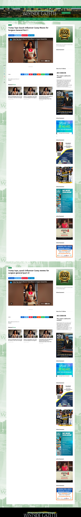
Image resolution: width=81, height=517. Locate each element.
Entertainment (27, 19)
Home (16, 19)
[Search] (78, 7)
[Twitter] (4, 71)
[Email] (4, 82)
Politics (34, 19)
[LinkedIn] (4, 74)
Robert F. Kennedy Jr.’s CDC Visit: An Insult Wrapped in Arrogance (30, 97)
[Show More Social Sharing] (36, 35)
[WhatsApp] (4, 79)
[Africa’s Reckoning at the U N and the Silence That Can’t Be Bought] (15, 91)
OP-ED (39, 19)
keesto (9, 80)
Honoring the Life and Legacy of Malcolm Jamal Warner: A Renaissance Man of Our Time (45, 97)
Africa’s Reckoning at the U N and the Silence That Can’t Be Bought (15, 97)
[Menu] (9, 13)
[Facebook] (4, 68)
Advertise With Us (66, 12)
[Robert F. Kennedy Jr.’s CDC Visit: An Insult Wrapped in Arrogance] (31, 91)
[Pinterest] (4, 77)
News (20, 19)
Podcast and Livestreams (60, 19)
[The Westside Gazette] (39, 12)
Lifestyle (45, 19)
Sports (51, 19)
